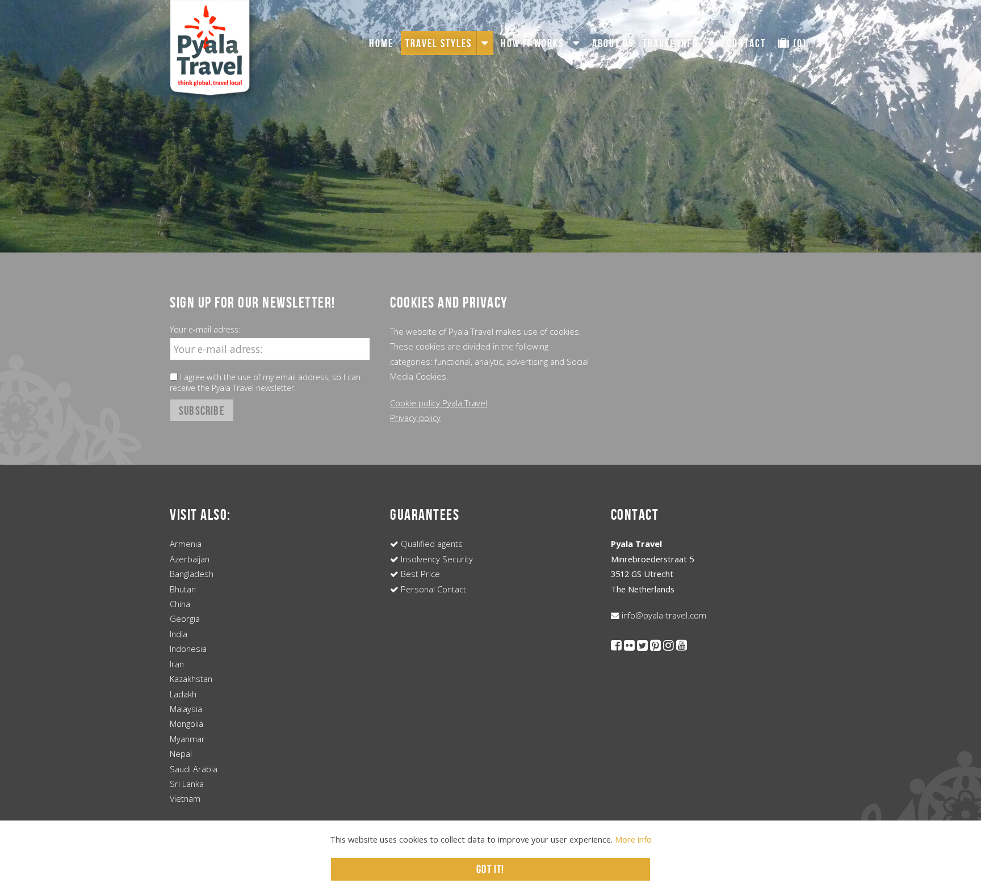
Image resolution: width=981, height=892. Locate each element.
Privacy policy (415, 417)
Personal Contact (432, 589)
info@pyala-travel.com (662, 615)
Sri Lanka (187, 783)
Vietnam (185, 798)
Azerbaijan (189, 559)
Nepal (181, 753)
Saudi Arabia (193, 769)
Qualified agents (431, 543)
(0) (798, 43)
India (178, 633)
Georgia (185, 618)
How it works (532, 43)
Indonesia (188, 648)
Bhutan (183, 589)
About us (613, 43)
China (180, 603)
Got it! (490, 869)
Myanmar (187, 738)
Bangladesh (191, 573)
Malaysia (186, 708)
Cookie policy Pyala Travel (438, 403)
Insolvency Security (436, 559)
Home (381, 43)
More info (633, 839)
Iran (177, 664)
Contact (746, 43)
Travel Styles (438, 43)
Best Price (419, 573)
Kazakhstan (191, 678)
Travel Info (670, 43)
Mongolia (186, 723)
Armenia (186, 543)
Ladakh (183, 694)
